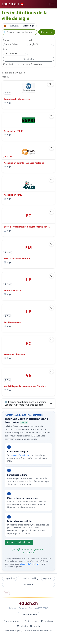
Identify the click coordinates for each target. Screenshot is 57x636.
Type (5, 49)
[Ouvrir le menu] (7, 593)
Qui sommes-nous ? (13, 621)
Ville (31, 40)
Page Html (48, 578)
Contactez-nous (31, 621)
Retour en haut (30, 614)
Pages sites (9, 578)
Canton (6, 40)
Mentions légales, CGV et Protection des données (28, 630)
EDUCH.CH (13, 4)
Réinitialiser (29, 59)
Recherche (46, 32)
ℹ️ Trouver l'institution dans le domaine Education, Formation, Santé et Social (25, 403)
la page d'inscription (20, 455)
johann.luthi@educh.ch (29, 564)
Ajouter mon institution (19, 542)
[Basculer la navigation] (52, 4)
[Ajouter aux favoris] (51, 116)
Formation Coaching (29, 578)
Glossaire (28, 584)
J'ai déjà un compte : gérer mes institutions (28, 551)
